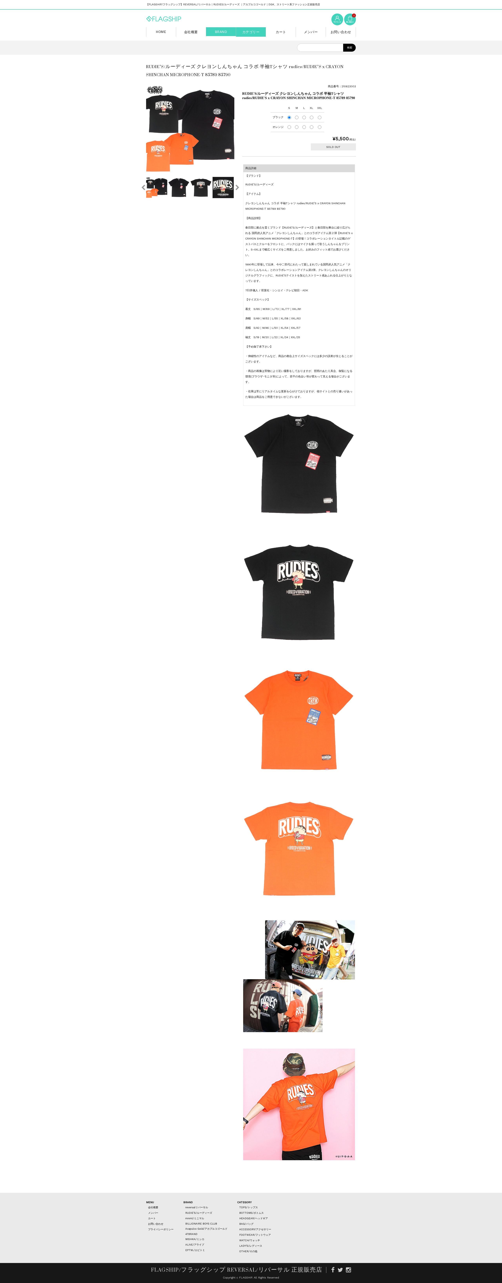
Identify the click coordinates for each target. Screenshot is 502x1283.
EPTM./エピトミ (195, 1250)
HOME (161, 32)
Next (237, 187)
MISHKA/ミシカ (194, 1239)
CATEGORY (244, 1202)
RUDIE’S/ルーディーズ (198, 1212)
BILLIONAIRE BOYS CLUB (201, 1223)
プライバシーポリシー (161, 1229)
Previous (143, 187)
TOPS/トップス (248, 1207)
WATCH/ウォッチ (249, 1240)
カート (281, 32)
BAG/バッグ (246, 1223)
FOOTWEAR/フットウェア (255, 1234)
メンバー (311, 32)
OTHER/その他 (248, 1251)
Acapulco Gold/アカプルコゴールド (206, 1228)
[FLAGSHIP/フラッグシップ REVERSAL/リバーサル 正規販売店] (163, 18)
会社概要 (191, 32)
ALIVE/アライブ (194, 1244)
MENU (150, 1202)
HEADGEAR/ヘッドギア (253, 1218)
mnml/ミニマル (194, 1218)
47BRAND (191, 1234)
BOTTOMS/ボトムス (251, 1212)
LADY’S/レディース (250, 1245)
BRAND (221, 32)
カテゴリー (251, 32)
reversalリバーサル (196, 1207)
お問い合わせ (341, 32)
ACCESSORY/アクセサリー (255, 1229)
